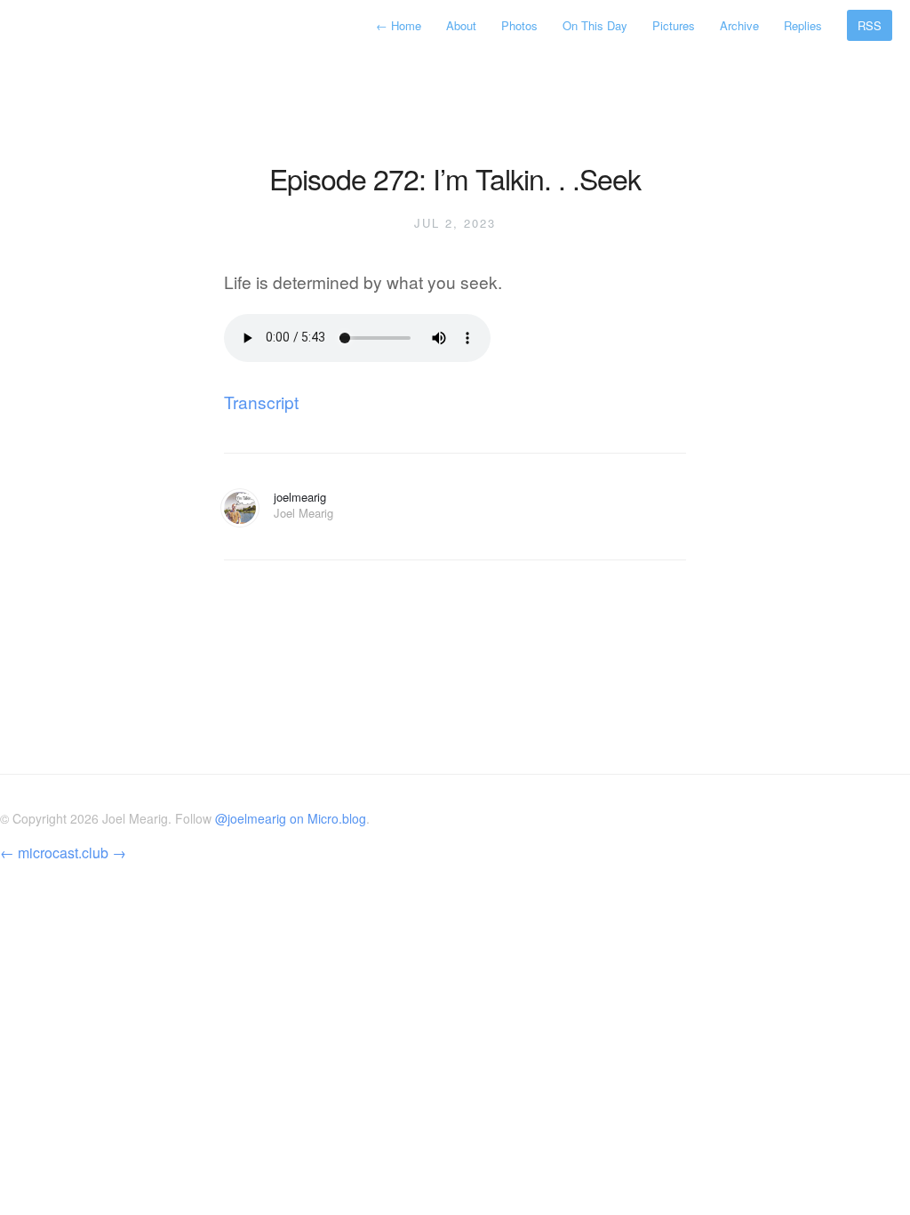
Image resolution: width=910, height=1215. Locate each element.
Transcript (261, 402)
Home (400, 25)
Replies (803, 25)
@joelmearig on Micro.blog (290, 818)
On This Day (595, 25)
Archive (739, 25)
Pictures (673, 25)
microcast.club (63, 852)
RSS (870, 25)
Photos (519, 25)
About (461, 25)
